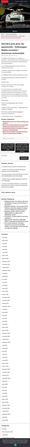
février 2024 (5, 327)
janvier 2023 (5, 366)
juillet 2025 (5, 276)
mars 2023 (4, 360)
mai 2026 (4, 246)
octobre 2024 (5, 303)
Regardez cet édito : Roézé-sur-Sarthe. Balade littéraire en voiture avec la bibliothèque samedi (15, 213)
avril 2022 (4, 393)
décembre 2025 (6, 261)
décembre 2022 (6, 369)
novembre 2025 (6, 264)
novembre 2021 (6, 408)
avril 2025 (4, 285)
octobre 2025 (5, 267)
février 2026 (5, 255)
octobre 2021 (5, 411)
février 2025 (5, 291)
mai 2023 (4, 354)
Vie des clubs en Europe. (8, 437)
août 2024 (4, 309)
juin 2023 (4, 351)
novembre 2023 (6, 336)
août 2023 (4, 345)
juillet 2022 (5, 384)
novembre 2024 (6, 300)
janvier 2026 (5, 258)
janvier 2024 (5, 330)
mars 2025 (4, 288)
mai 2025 (4, 282)
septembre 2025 (6, 270)
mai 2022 (4, 390)
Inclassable (5, 434)
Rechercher (4, 155)
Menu (15, 31)
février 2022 (5, 399)
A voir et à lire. (11, 103)
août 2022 (4, 381)
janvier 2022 (5, 402)
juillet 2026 (5, 240)
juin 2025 (4, 279)
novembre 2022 (6, 372)
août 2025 (4, 273)
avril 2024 (4, 321)
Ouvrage (20, 112)
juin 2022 (4, 387)
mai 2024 (4, 318)
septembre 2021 (6, 414)
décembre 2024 (6, 297)
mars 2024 (4, 324)
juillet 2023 (5, 348)
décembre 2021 (6, 405)
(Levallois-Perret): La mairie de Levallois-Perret (14, 166)
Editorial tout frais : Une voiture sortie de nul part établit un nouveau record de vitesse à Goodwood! (16, 203)
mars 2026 (4, 252)
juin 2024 (4, 315)
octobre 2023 (5, 339)
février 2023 (5, 363)
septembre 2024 (6, 306)
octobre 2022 (5, 375)
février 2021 (5, 420)
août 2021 (4, 417)
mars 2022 (4, 396)
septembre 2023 (6, 342)
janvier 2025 (5, 294)
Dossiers (4, 428)
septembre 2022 (6, 378)
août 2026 (4, 237)
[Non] (28, 442)
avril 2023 (4, 357)
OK (15, 444)
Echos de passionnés (9, 138)
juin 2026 (4, 243)
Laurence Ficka (13, 55)
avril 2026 (4, 249)
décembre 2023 (6, 333)
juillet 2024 (5, 312)
